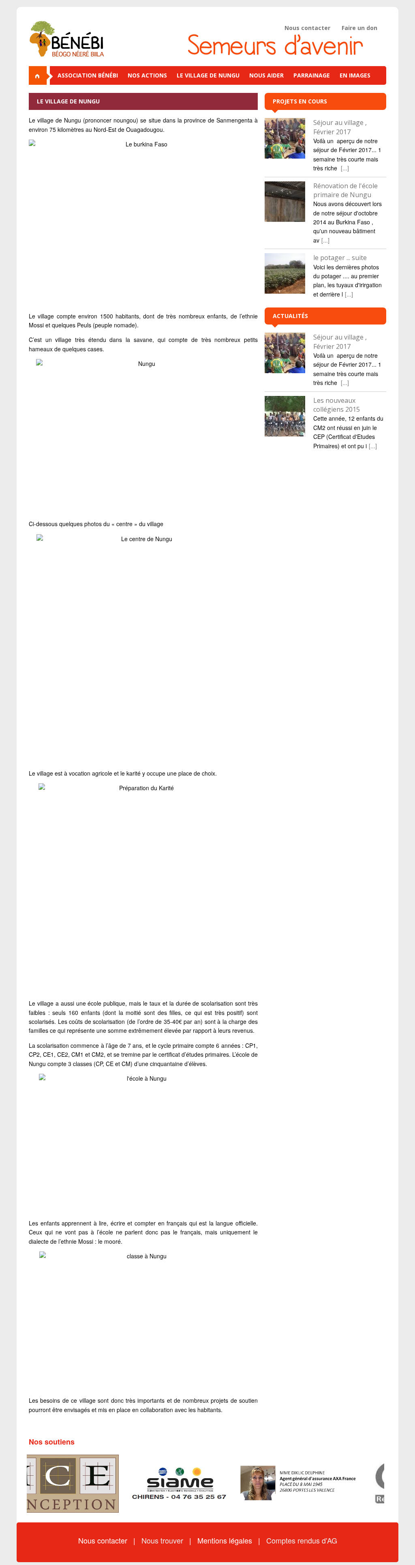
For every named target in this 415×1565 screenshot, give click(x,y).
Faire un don (359, 28)
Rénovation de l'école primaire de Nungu (345, 190)
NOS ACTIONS (147, 75)
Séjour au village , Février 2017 (340, 127)
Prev (39, 1483)
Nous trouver (163, 1540)
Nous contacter (307, 28)
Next (375, 1483)
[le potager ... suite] (285, 273)
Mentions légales (225, 1540)
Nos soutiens (52, 1441)
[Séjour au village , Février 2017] (285, 138)
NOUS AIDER (266, 75)
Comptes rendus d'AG (301, 1540)
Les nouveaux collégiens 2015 (336, 405)
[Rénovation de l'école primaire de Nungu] (285, 201)
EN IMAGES (355, 75)
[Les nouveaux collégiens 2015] (285, 416)
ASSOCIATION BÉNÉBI (88, 75)
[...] (345, 168)
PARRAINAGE (311, 75)
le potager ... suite (340, 257)
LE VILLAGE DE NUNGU (208, 75)
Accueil (41, 75)
